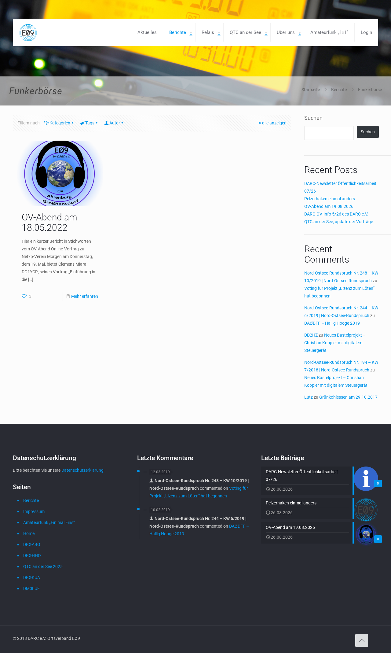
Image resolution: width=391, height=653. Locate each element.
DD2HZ (311, 335)
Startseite (310, 89)
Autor (114, 122)
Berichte (339, 89)
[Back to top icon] (361, 640)
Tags (89, 122)
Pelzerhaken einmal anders (329, 198)
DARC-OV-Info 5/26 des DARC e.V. (336, 214)
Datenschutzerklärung (82, 470)
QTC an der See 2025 (43, 566)
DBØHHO (32, 555)
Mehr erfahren (84, 296)
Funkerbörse (370, 89)
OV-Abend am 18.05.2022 (49, 222)
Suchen (313, 118)
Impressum (34, 511)
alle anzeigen (274, 122)
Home (29, 533)
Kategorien (59, 122)
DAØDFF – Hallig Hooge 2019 (332, 323)
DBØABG (31, 544)
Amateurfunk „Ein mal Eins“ (49, 522)
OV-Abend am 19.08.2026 (328, 206)
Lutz (308, 397)
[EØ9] (28, 32)
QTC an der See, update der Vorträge (338, 221)
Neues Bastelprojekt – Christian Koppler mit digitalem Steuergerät (335, 343)
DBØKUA (31, 577)
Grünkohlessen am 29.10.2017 (348, 397)
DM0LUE (31, 588)
